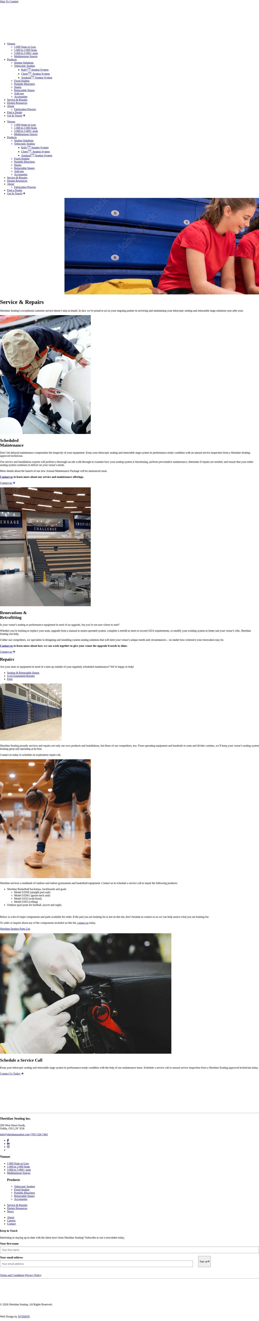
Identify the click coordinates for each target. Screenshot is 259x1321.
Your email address (11, 1257)
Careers (11, 1220)
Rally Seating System (34, 69)
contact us (82, 922)
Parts (10, 679)
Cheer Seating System (35, 73)
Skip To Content (9, 1)
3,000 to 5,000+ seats (26, 53)
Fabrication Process (25, 109)
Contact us (6, 476)
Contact (11, 1223)
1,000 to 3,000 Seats (25, 50)
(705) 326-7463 (39, 1134)
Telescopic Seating (24, 65)
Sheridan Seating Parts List (15, 928)
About (10, 106)
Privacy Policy (33, 1275)
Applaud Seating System (36, 77)
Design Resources (17, 102)
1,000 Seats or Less (25, 46)
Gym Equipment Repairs (21, 675)
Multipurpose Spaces (25, 56)
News (10, 1211)
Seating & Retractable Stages (23, 672)
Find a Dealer (14, 112)
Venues (11, 43)
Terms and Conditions (12, 1275)
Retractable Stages (24, 90)
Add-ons (19, 93)
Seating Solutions (23, 62)
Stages (17, 87)
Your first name (9, 1243)
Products (12, 59)
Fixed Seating (21, 80)
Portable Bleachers (24, 83)
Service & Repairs (17, 99)
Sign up (203, 1261)
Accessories (20, 96)
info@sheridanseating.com (15, 1134)
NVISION (24, 1316)
